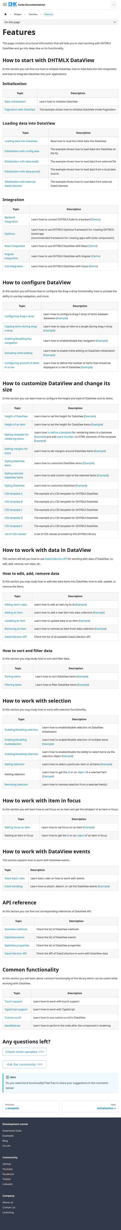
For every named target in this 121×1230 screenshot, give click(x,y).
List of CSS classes (15, 534)
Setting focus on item (17, 827)
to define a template (59, 432)
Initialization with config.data (22, 151)
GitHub (7, 1164)
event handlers (66, 436)
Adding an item (14, 612)
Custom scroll (13, 1017)
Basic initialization (15, 101)
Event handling (13, 886)
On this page (12, 22)
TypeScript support (16, 1009)
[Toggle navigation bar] (5, 4)
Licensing (8, 1212)
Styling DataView (15, 485)
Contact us (9, 1207)
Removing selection (16, 784)
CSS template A (14, 493)
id (69, 772)
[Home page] (6, 14)
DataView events (14, 937)
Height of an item (15, 424)
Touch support (13, 1001)
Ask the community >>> (24, 1064)
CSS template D (14, 518)
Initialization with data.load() (21, 161)
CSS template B (14, 501)
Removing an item (15, 628)
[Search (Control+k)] (114, 5)
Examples (8, 1135)
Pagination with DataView (20, 109)
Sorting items (13, 676)
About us (8, 1202)
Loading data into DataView (21, 141)
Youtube (7, 1169)
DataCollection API (56, 559)
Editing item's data (16, 604)
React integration (15, 246)
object (81, 772)
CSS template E (13, 526)
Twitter (7, 1179)
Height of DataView (16, 416)
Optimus (10, 233)
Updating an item (15, 620)
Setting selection (14, 764)
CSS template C (14, 510)
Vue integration (14, 266)
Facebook (8, 1174)
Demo (96, 219)
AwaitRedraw (12, 1025)
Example (62, 318)
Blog (5, 1140)
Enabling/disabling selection (21, 729)
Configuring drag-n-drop (19, 316)
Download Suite (12, 1130)
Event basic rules (15, 878)
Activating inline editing (18, 353)
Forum (6, 1145)
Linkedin (8, 1184)
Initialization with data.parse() (22, 171)
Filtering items (13, 684)
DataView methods (16, 929)
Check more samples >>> (24, 1052)
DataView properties (17, 945)
